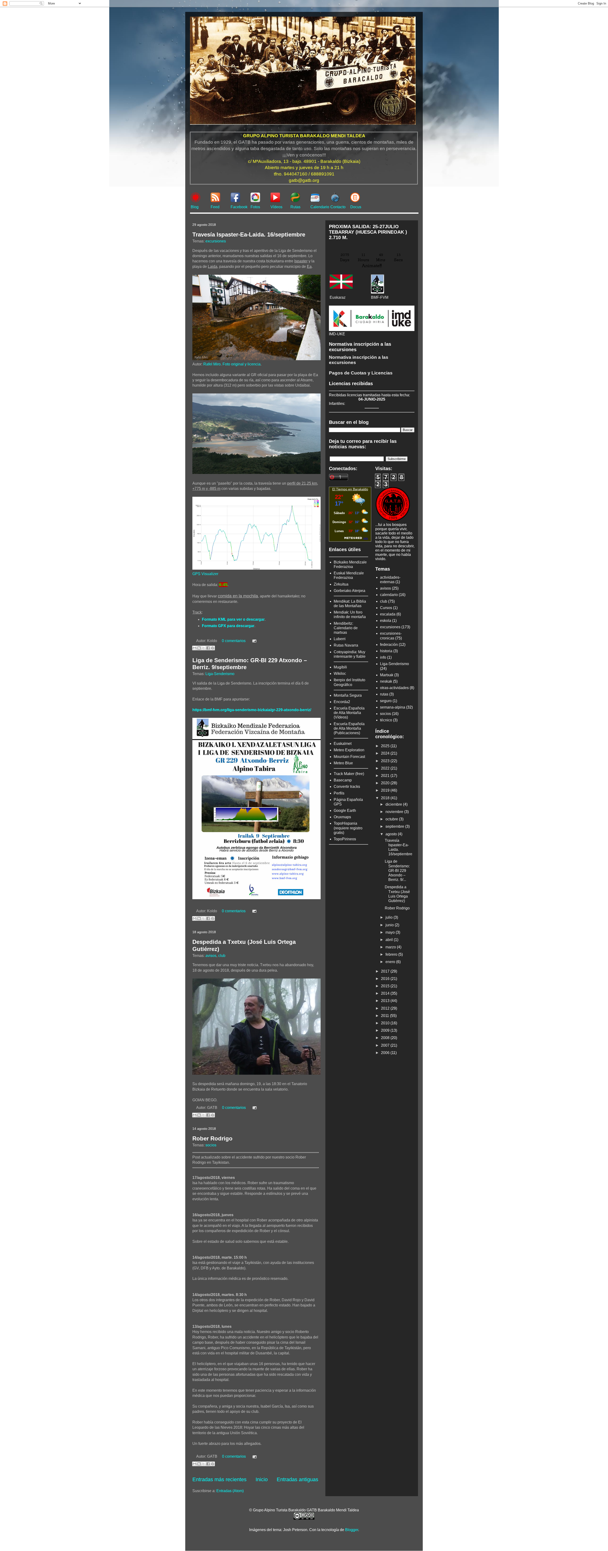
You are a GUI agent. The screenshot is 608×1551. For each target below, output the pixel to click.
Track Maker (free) (349, 774)
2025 (385, 746)
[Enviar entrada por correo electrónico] (253, 641)
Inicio (262, 1479)
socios (210, 1145)
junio (390, 925)
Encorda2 (342, 702)
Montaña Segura (348, 695)
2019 (385, 790)
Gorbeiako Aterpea (349, 591)
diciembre (394, 804)
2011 (385, 1016)
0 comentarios (234, 641)
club (221, 956)
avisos (210, 956)
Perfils (339, 793)
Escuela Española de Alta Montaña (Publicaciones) (349, 728)
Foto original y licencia (242, 364)
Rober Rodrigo (212, 1138)
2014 (385, 993)
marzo (391, 947)
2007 (385, 1045)
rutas (384, 694)
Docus (355, 207)
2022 (385, 768)
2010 (385, 1023)
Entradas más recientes (219, 1479)
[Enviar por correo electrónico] (194, 648)
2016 (385, 979)
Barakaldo (360, 489)
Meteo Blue (343, 763)
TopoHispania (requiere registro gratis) (348, 827)
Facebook (239, 207)
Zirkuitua (341, 584)
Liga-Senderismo (219, 674)
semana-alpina (392, 707)
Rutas (295, 207)
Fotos (255, 207)
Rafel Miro (212, 364)
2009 (385, 1030)
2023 (385, 761)
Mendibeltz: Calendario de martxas (346, 627)
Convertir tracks (347, 787)
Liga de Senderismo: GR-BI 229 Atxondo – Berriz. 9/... (397, 870)
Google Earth (345, 811)
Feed (215, 207)
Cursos (386, 608)
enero (390, 962)
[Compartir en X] (203, 648)
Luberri (340, 639)
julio (389, 917)
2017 (385, 971)
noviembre (394, 812)
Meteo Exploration (349, 750)
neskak (386, 681)
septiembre (395, 826)
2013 (385, 1001)
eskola (385, 621)
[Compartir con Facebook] (208, 648)
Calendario (319, 207)
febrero (391, 954)
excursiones (215, 241)
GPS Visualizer (205, 574)
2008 (385, 1038)
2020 (385, 783)
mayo (390, 932)
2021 (385, 776)
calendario (389, 595)
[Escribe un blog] (199, 648)
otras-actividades (394, 688)
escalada (387, 614)
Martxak (386, 675)
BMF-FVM (379, 297)
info (383, 657)
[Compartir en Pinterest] (212, 648)
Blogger (351, 1530)
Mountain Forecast (349, 757)
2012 (385, 1008)
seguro (386, 701)
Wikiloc (340, 673)
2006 (385, 1053)
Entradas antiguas (297, 1479)
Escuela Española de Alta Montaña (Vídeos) (349, 712)
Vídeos (276, 207)
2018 (385, 798)
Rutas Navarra (346, 645)
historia (386, 651)
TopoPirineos (345, 839)
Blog (195, 207)
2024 (385, 753)
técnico (386, 720)
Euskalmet (343, 744)
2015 (385, 986)
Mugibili (340, 667)
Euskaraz (338, 297)
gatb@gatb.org (304, 180)
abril (389, 940)
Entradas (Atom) (230, 1491)
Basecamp (343, 780)
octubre (392, 819)
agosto (391, 834)
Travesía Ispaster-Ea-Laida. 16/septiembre (248, 234)
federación (389, 645)
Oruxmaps (342, 817)
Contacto (338, 207)
